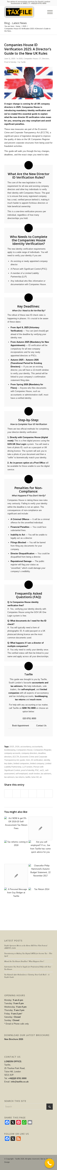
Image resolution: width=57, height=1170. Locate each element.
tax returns (20, 699)
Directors (45, 59)
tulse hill (35, 777)
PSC (37, 770)
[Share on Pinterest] (24, 794)
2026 (17, 747)
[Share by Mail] (49, 794)
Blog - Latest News (15, 23)
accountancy (25, 747)
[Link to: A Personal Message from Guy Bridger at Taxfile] (16, 899)
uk (41, 777)
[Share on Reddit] (41, 794)
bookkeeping (41, 696)
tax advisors (9, 777)
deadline (42, 753)
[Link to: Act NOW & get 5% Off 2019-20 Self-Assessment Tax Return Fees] (16, 828)
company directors (29, 753)
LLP (23, 767)
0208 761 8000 (29, 708)
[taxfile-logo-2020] (23, 12)
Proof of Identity (10, 62)
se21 (42, 770)
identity (47, 760)
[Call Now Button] (49, 1163)
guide (22, 760)
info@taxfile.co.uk (19, 1081)
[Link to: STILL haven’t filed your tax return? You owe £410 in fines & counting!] (40, 899)
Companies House (31, 59)
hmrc (28, 760)
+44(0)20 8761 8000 (38, 3)
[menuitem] (48, 12)
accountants (37, 747)
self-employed (28, 689)
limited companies (21, 763)
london (29, 767)
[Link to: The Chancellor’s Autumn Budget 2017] (40, 876)
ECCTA (16, 757)
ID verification (37, 760)
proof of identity (27, 770)
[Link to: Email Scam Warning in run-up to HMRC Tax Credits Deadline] (16, 876)
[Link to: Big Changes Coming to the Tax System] (16, 852)
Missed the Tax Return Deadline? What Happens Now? (24, 961)
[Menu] (48, 12)
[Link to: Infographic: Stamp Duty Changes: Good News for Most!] (40, 828)
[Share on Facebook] (8, 794)
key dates (8, 763)
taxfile (28, 777)
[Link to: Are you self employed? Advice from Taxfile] (40, 852)
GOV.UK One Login (16, 444)
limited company (37, 763)
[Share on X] (17, 794)
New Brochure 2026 (13, 1039)
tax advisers (46, 774)
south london (34, 774)
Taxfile (23, 62)
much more (35, 699)
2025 (21, 59)
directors (8, 757)
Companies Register (42, 750)
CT (40, 59)
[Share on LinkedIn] (33, 794)
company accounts (12, 753)
